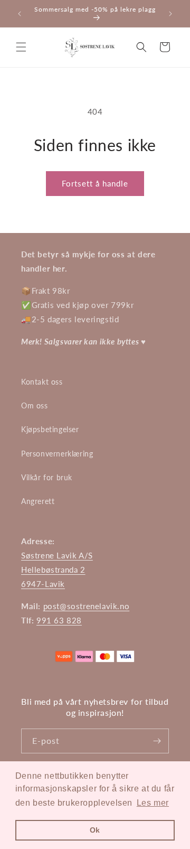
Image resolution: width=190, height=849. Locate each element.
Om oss (34, 405)
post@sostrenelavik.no (86, 606)
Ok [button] (95, 830)
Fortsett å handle (95, 183)
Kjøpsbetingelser (50, 429)
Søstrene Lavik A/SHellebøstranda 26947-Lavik (57, 570)
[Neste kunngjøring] (170, 13)
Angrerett (37, 501)
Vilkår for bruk (46, 477)
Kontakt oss (42, 381)
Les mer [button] (153, 802)
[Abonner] (156, 741)
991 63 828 (59, 620)
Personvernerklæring (57, 453)
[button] (21, 47)
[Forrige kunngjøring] (19, 13)
